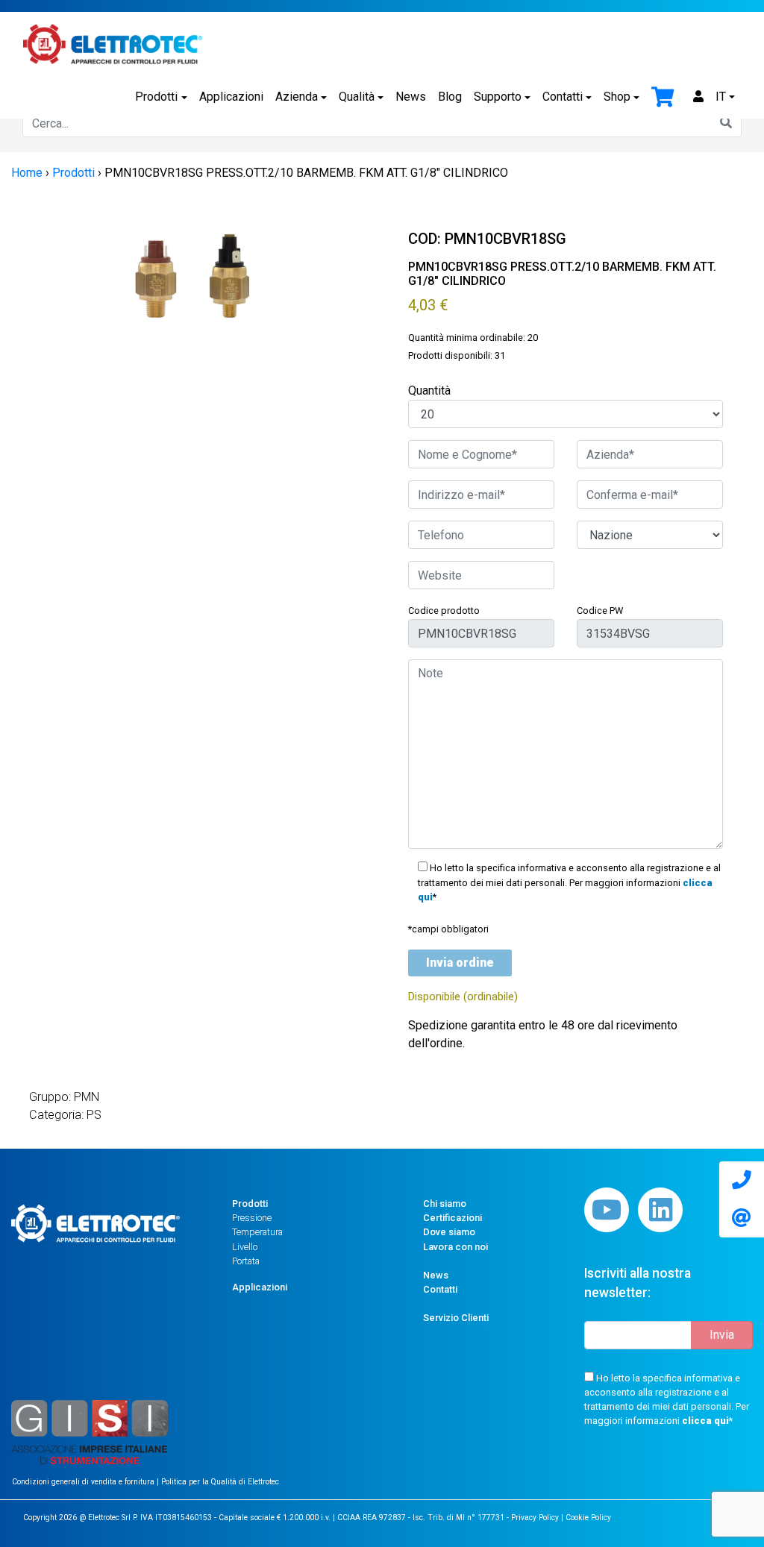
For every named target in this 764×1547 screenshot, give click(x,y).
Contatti (562, 97)
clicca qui (705, 1420)
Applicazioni (231, 97)
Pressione (252, 1217)
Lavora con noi (455, 1246)
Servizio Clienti (456, 1317)
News (410, 97)
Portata (246, 1261)
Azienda (296, 97)
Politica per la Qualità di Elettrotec (220, 1482)
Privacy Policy (535, 1517)
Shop (617, 97)
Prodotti (156, 97)
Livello (244, 1246)
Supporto (498, 97)
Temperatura (257, 1231)
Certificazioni (452, 1217)
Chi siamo (444, 1203)
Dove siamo (449, 1231)
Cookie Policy (588, 1517)
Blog (450, 97)
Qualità (357, 97)
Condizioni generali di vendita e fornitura (84, 1482)
